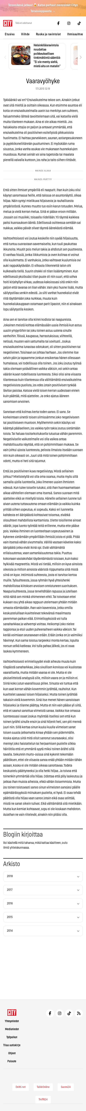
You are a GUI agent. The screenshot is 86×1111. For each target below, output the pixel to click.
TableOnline (43, 1087)
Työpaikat (11, 1037)
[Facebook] (58, 23)
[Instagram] (68, 23)
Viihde (25, 34)
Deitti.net (21, 1087)
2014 (10, 930)
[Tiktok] (79, 23)
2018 (10, 876)
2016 (10, 903)
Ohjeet (12, 1053)
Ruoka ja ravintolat (48, 34)
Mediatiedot (12, 1029)
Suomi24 (66, 1087)
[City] (11, 1012)
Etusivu (10, 34)
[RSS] (79, 1013)
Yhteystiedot (12, 1021)
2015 (10, 917)
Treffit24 (43, 1099)
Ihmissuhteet (75, 34)
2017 (9, 889)
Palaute (11, 1061)
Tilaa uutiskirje (11, 1045)
